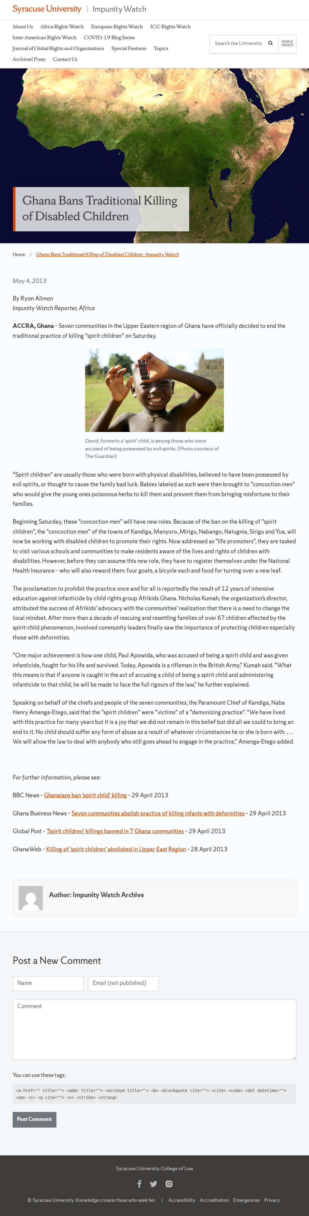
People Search (287, 43)
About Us (22, 26)
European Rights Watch (117, 26)
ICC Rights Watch (170, 26)
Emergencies (246, 1200)
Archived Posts (29, 59)
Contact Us (65, 59)
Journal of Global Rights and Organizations (58, 48)
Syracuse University (53, 1200)
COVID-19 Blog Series (109, 37)
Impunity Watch (120, 8)
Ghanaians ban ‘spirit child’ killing (85, 795)
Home (19, 254)
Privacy (272, 1200)
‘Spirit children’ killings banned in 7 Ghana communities (115, 831)
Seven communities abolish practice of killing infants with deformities (158, 813)
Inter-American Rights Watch (44, 37)
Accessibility (181, 1200)
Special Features (128, 48)
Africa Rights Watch (62, 26)
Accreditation (214, 1200)
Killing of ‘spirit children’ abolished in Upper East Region (116, 849)
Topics (161, 48)
